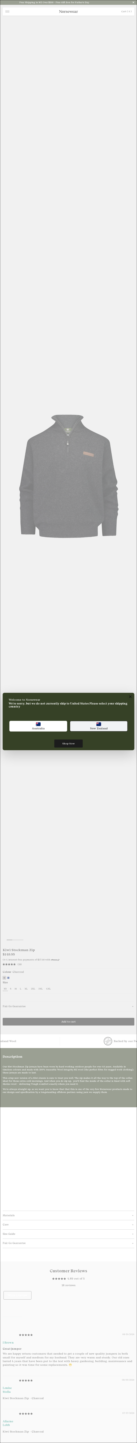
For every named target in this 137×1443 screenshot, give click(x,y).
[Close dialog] (130, 696)
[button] (38, 726)
